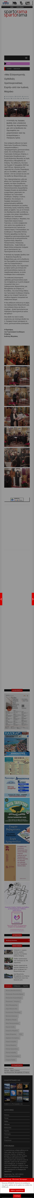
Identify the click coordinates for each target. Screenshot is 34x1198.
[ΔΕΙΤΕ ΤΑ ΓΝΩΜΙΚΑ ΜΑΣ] (33, 599)
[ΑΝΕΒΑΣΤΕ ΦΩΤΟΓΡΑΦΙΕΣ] (1, 599)
